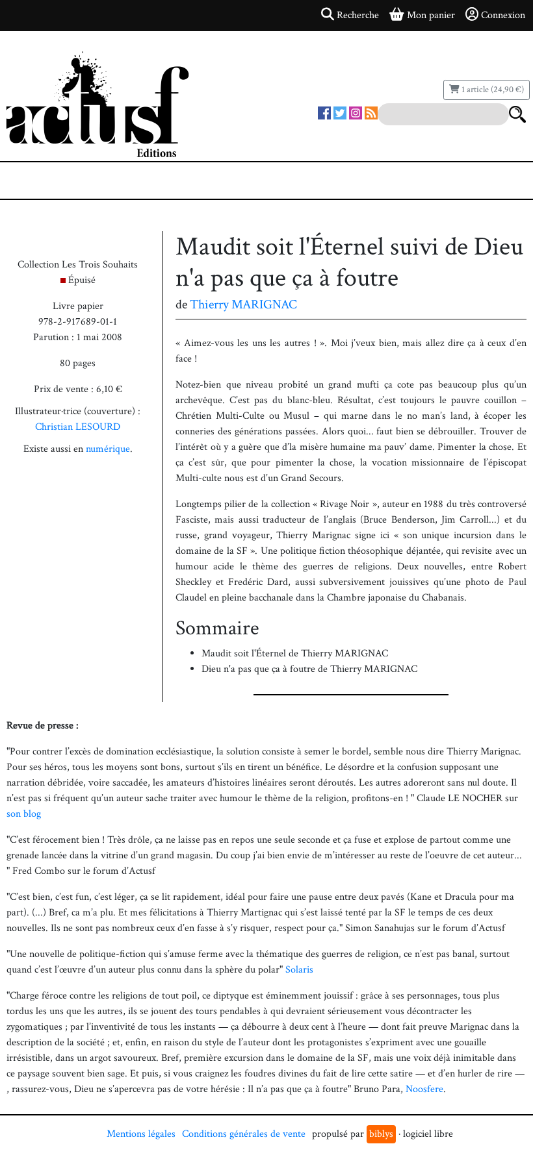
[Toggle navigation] (49, 180)
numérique (108, 449)
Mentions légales (141, 1134)
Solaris (299, 970)
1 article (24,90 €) (492, 89)
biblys (381, 1134)
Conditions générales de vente (244, 1134)
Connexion (503, 15)
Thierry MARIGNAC (243, 304)
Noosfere (424, 1089)
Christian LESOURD (77, 427)
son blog (23, 814)
